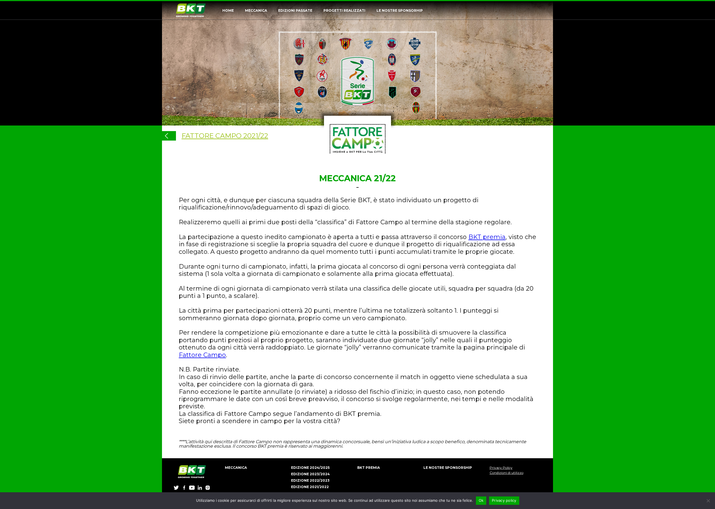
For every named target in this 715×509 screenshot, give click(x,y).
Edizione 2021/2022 (310, 487)
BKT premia (487, 237)
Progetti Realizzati (344, 10)
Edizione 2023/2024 (310, 474)
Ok (481, 500)
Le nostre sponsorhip (399, 10)
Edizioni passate (295, 10)
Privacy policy (504, 500)
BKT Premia (368, 467)
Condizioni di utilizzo (506, 473)
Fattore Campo (202, 355)
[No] (708, 500)
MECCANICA (256, 10)
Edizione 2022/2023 (310, 480)
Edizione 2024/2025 (310, 467)
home (228, 10)
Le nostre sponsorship (447, 467)
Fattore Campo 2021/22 (225, 136)
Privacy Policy (501, 467)
